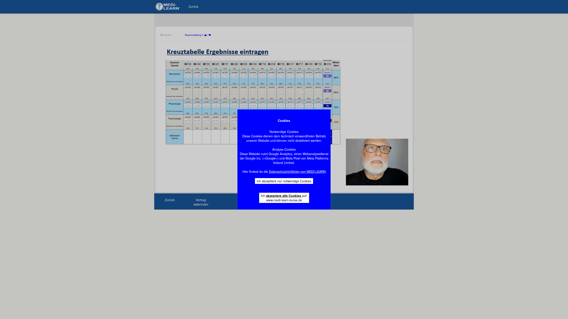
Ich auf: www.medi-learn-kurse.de (284, 197)
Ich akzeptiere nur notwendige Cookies (284, 181)
